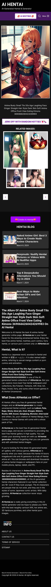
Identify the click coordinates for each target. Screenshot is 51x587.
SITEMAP (6, 547)
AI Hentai (12, 4)
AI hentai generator (24, 405)
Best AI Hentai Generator (10, 573)
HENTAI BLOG (26, 227)
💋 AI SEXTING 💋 (25, 16)
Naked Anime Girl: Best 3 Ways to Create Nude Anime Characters (32, 238)
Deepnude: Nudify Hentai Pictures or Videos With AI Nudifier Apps (32, 257)
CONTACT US (8, 537)
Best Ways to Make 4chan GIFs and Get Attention (28, 294)
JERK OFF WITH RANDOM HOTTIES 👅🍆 (25, 121)
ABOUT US (7, 531)
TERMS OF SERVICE (11, 542)
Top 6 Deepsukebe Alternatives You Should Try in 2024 (31, 275)
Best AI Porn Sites (26, 573)
